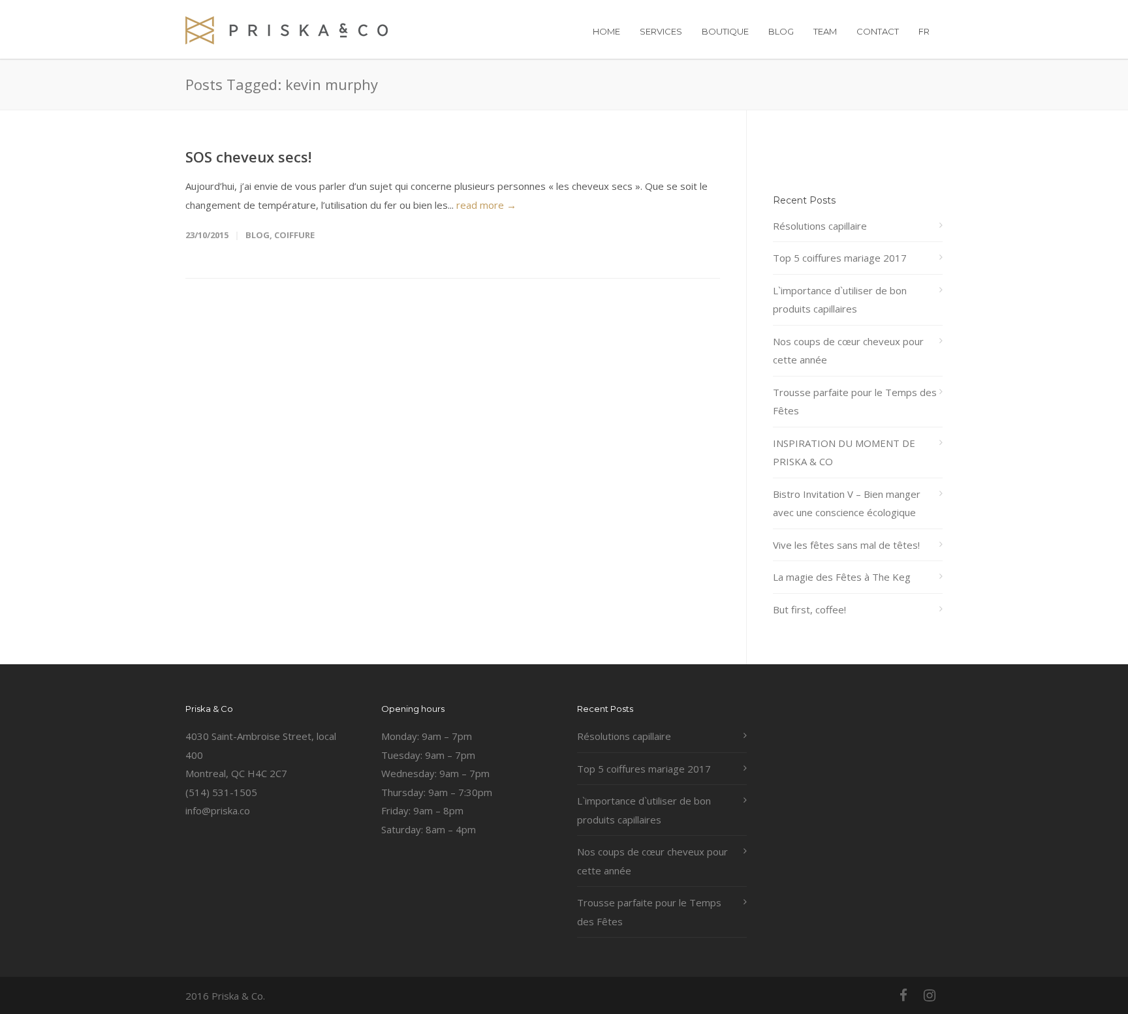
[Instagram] (929, 995)
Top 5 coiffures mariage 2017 (840, 257)
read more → (486, 204)
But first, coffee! (809, 609)
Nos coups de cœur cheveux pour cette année (848, 351)
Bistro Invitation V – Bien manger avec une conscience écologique (846, 503)
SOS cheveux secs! (248, 156)
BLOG (781, 31)
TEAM (825, 31)
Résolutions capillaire (820, 225)
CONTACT (877, 31)
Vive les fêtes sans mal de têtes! (846, 544)
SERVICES (661, 31)
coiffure (294, 235)
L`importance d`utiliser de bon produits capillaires (840, 300)
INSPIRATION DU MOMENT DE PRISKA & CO (844, 453)
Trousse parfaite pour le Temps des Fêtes (855, 402)
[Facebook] (903, 995)
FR (924, 31)
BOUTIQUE (725, 31)
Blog (257, 235)
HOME (606, 31)
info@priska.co (217, 810)
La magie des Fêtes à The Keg (842, 576)
